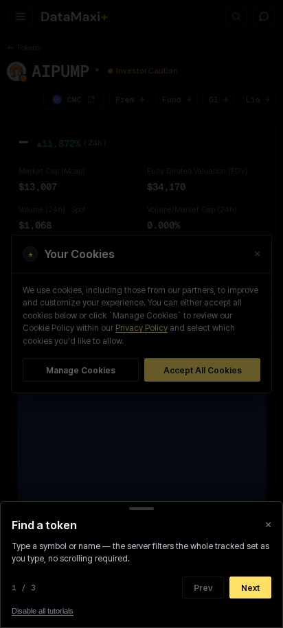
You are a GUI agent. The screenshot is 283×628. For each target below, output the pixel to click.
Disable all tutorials (42, 611)
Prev (203, 588)
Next (250, 588)
